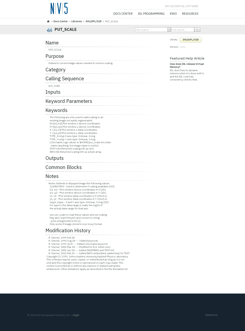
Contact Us (211, 314)
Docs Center (123, 13)
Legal (76, 315)
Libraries (76, 21)
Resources (190, 13)
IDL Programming (151, 13)
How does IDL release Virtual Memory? (187, 65)
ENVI (173, 13)
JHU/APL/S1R (93, 21)
